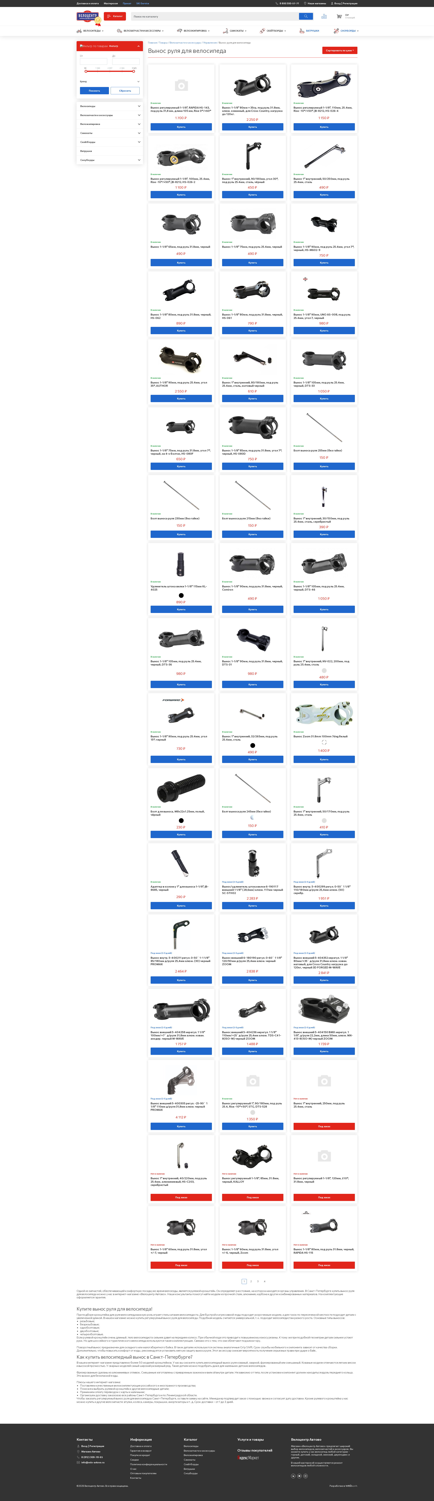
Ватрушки (86, 151)
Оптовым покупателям (143, 1473)
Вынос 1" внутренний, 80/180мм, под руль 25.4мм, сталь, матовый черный (250, 384)
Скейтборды (87, 142)
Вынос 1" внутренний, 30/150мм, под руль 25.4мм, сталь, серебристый (321, 520)
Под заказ (324, 1126)
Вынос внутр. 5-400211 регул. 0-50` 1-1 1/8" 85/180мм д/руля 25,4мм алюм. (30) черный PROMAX (180, 961)
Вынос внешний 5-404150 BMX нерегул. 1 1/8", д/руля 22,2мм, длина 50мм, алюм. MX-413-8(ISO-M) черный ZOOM (323, 1035)
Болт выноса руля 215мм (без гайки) (246, 518)
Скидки (134, 1459)
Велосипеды (87, 106)
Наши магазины (317, 3)
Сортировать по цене (339, 50)
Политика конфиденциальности (148, 1464)
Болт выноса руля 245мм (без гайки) (246, 811)
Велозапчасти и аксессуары (96, 115)
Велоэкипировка (90, 123)
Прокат (127, 3)
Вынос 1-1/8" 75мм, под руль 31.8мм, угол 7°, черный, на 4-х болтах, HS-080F (181, 452)
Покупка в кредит (140, 1455)
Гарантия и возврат (141, 1450)
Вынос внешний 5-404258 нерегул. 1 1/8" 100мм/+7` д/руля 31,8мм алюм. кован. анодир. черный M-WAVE (178, 1035)
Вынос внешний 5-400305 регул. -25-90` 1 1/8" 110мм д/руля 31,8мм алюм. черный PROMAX (179, 1106)
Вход (337, 3)
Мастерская (111, 3)
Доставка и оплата (88, 3)
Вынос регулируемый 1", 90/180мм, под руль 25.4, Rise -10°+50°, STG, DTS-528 (252, 1105)
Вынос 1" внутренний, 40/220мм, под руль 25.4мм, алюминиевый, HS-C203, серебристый (179, 1181)
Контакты (135, 1477)
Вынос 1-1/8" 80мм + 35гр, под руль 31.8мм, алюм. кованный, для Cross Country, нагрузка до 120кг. (252, 111)
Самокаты (86, 132)
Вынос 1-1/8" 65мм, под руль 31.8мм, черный (180, 246)
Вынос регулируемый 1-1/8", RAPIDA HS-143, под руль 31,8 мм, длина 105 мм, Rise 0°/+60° (181, 109)
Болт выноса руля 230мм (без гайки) (175, 518)
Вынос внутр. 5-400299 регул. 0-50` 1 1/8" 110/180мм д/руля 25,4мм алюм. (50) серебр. (322, 889)
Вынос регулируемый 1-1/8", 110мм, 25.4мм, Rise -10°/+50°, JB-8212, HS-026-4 (323, 109)
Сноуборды (87, 160)
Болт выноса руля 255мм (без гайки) (318, 450)
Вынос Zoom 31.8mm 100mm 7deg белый (321, 736)
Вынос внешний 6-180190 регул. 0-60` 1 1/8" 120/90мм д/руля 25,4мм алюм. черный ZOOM (252, 961)
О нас (133, 1468)
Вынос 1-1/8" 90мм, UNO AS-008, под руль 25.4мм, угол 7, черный (322, 316)
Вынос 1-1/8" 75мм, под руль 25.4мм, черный (252, 246)
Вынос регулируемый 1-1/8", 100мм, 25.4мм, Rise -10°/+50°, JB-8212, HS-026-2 (180, 180)
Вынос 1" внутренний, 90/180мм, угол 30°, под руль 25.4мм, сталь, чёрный (250, 180)
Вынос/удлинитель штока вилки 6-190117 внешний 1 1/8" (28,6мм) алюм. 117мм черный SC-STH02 (252, 889)
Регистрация (350, 3)
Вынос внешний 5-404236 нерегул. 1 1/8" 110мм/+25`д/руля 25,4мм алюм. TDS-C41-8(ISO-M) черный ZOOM (251, 1035)
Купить (181, 126)
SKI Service (142, 3)
